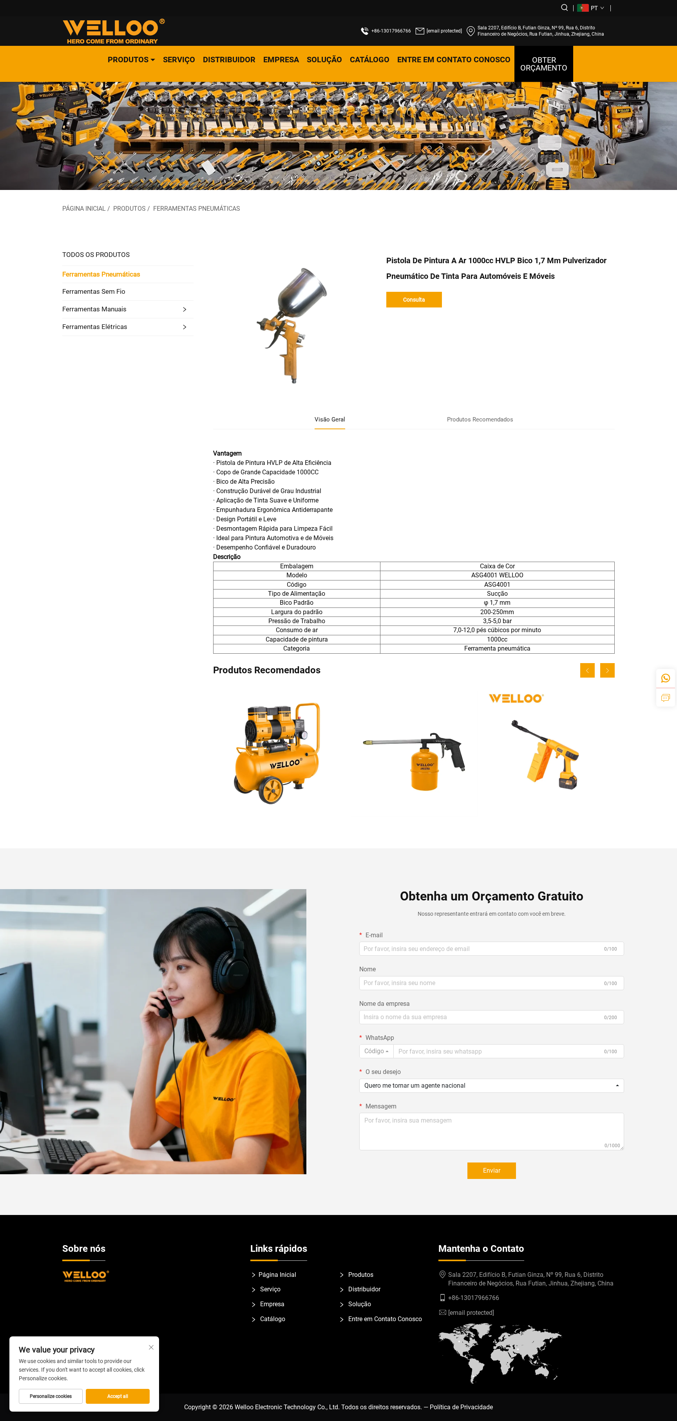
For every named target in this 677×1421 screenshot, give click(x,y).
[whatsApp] (665, 678)
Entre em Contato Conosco (453, 59)
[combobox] (376, 1051)
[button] (587, 670)
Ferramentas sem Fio (93, 291)
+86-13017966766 (391, 31)
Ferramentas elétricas (94, 327)
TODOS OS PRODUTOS (96, 255)
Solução (324, 59)
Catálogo (369, 59)
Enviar (491, 1170)
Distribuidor (229, 59)
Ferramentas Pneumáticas (196, 208)
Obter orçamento (543, 63)
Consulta (414, 299)
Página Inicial (84, 208)
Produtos (128, 59)
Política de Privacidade (461, 1407)
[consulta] (665, 697)
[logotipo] (113, 31)
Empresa (281, 59)
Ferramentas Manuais (94, 309)
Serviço (179, 59)
